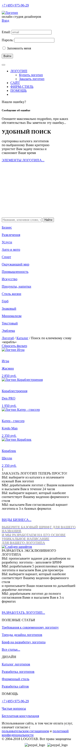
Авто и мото (11, 249)
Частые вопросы (14, 708)
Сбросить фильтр (14, 346)
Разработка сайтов (15, 686)
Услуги (7, 242)
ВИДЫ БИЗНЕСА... (16, 520)
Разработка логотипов (18, 671)
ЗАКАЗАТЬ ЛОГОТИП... (21, 212)
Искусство (9, 279)
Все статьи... (11, 649)
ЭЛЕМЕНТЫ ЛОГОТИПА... (23, 160)
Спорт (6, 257)
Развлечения (11, 235)
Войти (7, 56)
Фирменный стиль (15, 679)
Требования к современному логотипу (30, 627)
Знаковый (9, 308)
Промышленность (15, 272)
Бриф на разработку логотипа (24, 642)
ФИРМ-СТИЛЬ (21, 86)
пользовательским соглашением (25, 731)
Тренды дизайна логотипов (22, 635)
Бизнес (7, 227)
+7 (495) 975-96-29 (15, 5)
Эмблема (8, 331)
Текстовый (10, 323)
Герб (5, 301)
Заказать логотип (31, 79)
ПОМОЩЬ (18, 90)
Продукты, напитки (16, 286)
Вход (5, 20)
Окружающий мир (15, 264)
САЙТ (15, 83)
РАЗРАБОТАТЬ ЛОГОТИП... (23, 612)
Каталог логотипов (16, 664)
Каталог (22, 338)
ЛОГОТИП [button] (18, 71)
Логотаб (8, 338)
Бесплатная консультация (20, 716)
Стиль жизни (11, 294)
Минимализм (11, 316)
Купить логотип (31, 75)
